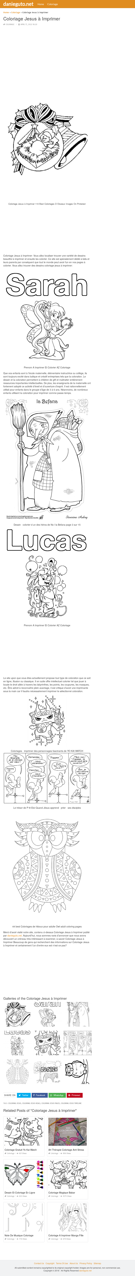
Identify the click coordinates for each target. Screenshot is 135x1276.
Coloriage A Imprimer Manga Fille (65, 1235)
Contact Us (39, 1263)
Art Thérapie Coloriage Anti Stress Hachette (71, 1149)
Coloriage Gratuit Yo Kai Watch (21, 1149)
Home (41, 4)
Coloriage (52, 4)
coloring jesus (14, 1103)
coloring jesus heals (31, 1103)
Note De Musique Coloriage (19, 1235)
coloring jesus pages (50, 1103)
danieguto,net (14, 935)
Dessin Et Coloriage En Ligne (20, 1192)
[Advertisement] (47, 52)
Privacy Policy (86, 1263)
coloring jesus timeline (71, 1103)
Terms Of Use (62, 1263)
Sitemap (97, 1263)
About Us (74, 1263)
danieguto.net (18, 4)
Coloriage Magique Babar (61, 1192)
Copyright (50, 1263)
